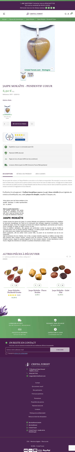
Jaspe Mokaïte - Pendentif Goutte (14, 291)
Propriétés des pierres (37, 402)
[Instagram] (49, 8)
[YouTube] (54, 8)
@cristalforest (33, 425)
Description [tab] (8, 174)
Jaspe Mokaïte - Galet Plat (60, 291)
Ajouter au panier (20, 124)
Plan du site (45, 441)
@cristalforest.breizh (35, 422)
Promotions (37, 398)
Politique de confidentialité (37, 413)
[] (16, 285)
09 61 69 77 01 (33, 373)
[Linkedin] (51, 8)
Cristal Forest (33, 427)
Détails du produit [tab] (24, 174)
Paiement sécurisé (37, 405)
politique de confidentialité (21, 353)
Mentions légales (35, 441)
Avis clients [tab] (40, 174)
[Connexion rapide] (68, 14)
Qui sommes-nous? (37, 386)
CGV (28, 441)
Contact (37, 383)
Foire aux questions (37, 394)
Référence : (6, 94)
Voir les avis (20, 139)
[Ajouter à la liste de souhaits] (32, 124)
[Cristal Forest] (37, 365)
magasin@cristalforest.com (37, 376)
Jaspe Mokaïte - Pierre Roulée (37, 291)
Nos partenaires (37, 390)
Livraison (37, 409)
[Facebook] (46, 8)
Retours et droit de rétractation (37, 416)
